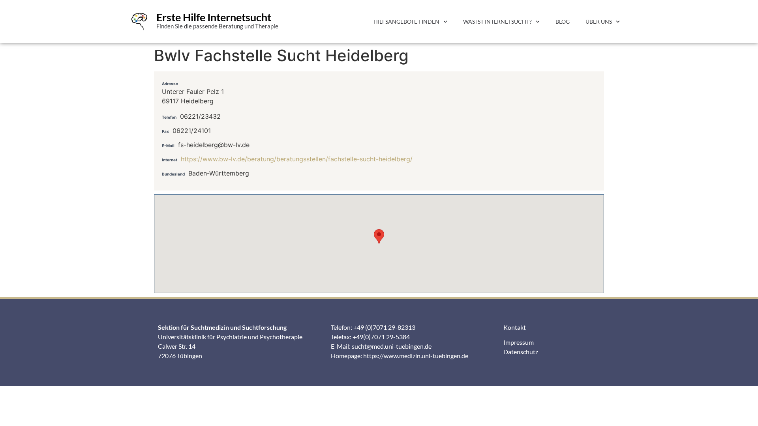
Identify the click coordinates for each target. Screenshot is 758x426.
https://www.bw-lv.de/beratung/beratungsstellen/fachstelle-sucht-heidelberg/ (297, 159)
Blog (562, 21)
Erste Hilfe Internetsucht (213, 17)
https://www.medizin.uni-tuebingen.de (415, 355)
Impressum (518, 342)
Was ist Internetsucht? (497, 21)
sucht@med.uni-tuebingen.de (392, 346)
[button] (379, 236)
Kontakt (514, 327)
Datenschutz (520, 351)
